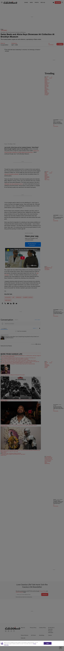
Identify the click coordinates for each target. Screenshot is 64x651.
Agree (47, 643)
